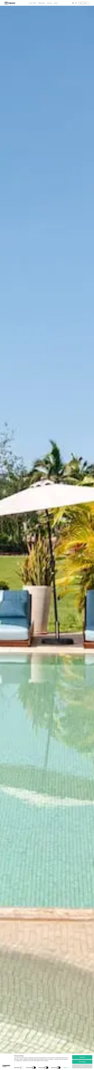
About (56, 3)
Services (49, 3)
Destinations (41, 3)
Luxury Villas (32, 3)
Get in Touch (83, 3)
